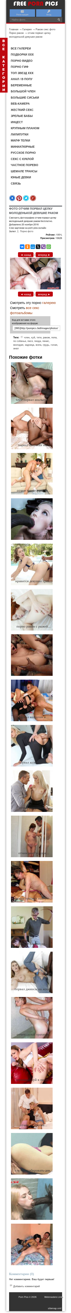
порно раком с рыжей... (33, 626)
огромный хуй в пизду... (33, 1080)
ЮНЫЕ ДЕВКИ (21, 177)
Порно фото (26, 231)
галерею (49, 302)
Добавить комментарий (26, 1286)
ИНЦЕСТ (17, 122)
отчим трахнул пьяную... (34, 898)
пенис (45, 341)
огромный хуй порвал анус (33, 672)
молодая (18, 344)
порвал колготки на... (33, 445)
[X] (38, 246)
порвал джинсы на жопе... (34, 989)
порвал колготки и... (34, 717)
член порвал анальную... (34, 400)
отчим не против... (33, 1125)
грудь (46, 344)
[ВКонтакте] (22, 246)
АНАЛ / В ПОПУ (21, 79)
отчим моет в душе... (33, 853)
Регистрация (22, 14)
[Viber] (43, 246)
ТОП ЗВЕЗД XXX (22, 73)
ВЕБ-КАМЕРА (20, 103)
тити (39, 337)
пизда (37, 341)
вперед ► (44, 255)
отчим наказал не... (34, 944)
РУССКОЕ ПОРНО (23, 153)
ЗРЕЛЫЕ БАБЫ (22, 116)
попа (54, 337)
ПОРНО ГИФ (19, 67)
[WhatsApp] (48, 246)
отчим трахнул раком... (34, 490)
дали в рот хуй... (34, 1261)
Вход (48, 14)
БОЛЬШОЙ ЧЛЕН (23, 91)
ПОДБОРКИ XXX (22, 54)
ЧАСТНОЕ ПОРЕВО (24, 165)
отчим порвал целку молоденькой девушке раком (30, 34)
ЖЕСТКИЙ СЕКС (22, 110)
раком (46, 337)
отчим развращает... (33, 808)
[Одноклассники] (27, 246)
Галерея (27, 29)
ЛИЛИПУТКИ (19, 134)
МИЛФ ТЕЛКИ (20, 140)
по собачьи (19, 341)
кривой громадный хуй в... (33, 536)
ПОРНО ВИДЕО (22, 61)
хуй (33, 337)
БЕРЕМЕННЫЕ (21, 85)
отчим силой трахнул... (34, 1034)
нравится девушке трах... (33, 581)
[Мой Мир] (32, 246)
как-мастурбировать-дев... (34, 1170)
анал (16, 348)
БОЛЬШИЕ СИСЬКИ (25, 97)
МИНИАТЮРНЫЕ (23, 147)
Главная (13, 29)
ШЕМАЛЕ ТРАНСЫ (24, 171)
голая (54, 344)
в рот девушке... (33, 1216)
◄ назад (25, 255)
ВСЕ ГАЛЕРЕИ (21, 48)
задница (29, 344)
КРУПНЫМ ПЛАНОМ (25, 128)
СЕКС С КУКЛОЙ (22, 159)
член (27, 337)
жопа (38, 344)
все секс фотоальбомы (24, 310)
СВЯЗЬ (16, 183)
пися (30, 341)
